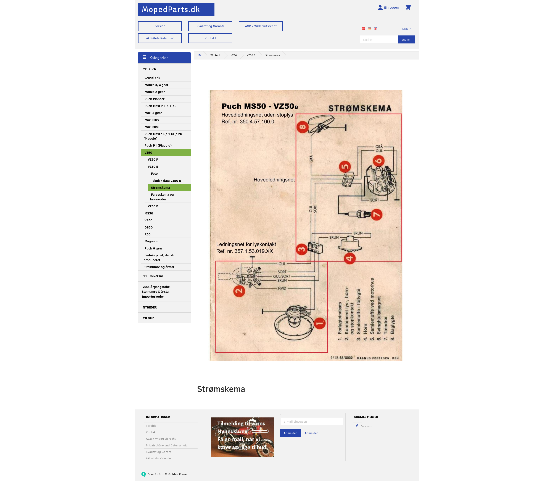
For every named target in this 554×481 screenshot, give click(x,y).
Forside (160, 26)
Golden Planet (178, 474)
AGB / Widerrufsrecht (261, 26)
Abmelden (311, 433)
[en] (375, 28)
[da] (363, 28)
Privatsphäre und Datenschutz (166, 445)
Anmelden (290, 433)
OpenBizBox (156, 474)
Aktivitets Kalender (160, 38)
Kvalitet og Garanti (210, 26)
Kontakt (210, 38)
